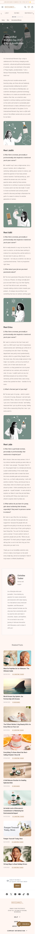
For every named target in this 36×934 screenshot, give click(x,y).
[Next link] (33, 13)
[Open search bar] (25, 7)
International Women (16, 20)
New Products (29, 13)
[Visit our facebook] (7, 894)
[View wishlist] (29, 7)
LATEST (5, 32)
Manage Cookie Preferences (17, 908)
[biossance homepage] (10, 7)
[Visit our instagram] (15, 894)
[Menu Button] (1, 7)
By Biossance (16, 702)
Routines (16, 13)
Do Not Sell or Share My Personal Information (17, 911)
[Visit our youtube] (19, 894)
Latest (7, 13)
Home (3, 20)
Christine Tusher (21, 577)
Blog (8, 20)
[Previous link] (1, 13)
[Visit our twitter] (11, 894)
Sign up (17, 885)
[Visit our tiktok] (24, 894)
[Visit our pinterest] (28, 894)
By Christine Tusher (18, 674)
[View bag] (32, 7)
